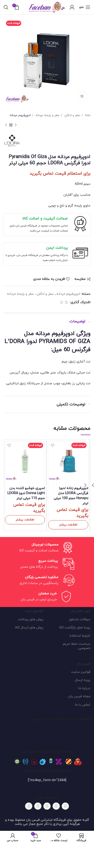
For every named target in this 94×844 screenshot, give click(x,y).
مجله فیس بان (79, 696)
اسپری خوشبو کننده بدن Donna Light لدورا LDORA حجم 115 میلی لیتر (26, 493)
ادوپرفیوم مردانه (20, 115)
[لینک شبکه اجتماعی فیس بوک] (65, 806)
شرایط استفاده (79, 635)
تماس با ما (82, 704)
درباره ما (84, 688)
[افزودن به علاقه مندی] (52, 445)
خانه (87, 115)
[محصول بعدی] (6, 125)
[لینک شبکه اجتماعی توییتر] (56, 806)
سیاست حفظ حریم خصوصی (76, 646)
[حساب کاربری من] (72, 7)
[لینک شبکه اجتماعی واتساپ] (66, 302)
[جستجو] (6, 7)
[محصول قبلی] (15, 125)
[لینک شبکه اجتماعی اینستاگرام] (47, 806)
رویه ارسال (82, 680)
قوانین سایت (80, 672)
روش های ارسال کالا (29, 627)
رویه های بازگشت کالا (74, 627)
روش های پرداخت (30, 619)
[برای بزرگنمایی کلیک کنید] (82, 96)
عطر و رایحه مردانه (47, 115)
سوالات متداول (79, 619)
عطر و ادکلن (71, 115)
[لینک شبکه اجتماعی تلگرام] (61, 302)
